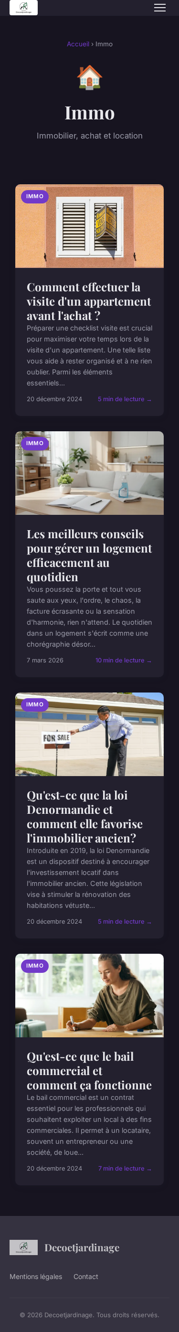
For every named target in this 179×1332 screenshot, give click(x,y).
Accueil (78, 44)
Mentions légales (36, 1276)
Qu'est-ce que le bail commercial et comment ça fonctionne (89, 1070)
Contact (86, 1276)
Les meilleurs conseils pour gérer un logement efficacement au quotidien (89, 555)
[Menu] (159, 7)
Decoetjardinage (81, 1247)
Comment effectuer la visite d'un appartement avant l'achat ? (89, 301)
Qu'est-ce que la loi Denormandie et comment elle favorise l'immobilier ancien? (85, 816)
